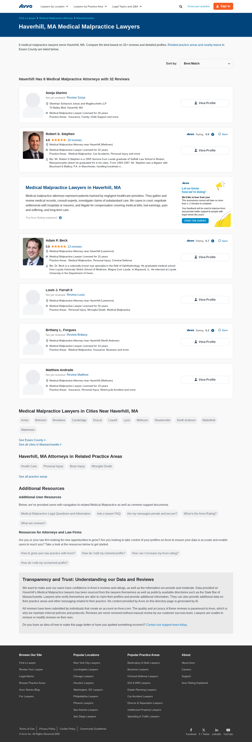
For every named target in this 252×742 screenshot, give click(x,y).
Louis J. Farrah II (59, 290)
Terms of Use (27, 728)
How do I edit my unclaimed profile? (44, 562)
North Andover (186, 420)
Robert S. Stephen (60, 134)
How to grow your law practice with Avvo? (48, 553)
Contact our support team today (166, 624)
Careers (186, 669)
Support (186, 676)
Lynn (127, 420)
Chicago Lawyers (83, 676)
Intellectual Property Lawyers (144, 709)
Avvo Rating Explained (195, 682)
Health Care (29, 466)
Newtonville (162, 420)
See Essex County (31, 440)
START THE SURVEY (195, 220)
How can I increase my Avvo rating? (155, 553)
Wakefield (208, 420)
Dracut (97, 420)
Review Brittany (77, 334)
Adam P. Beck (57, 240)
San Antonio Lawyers (85, 709)
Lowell (112, 420)
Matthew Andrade (59, 370)
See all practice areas (33, 476)
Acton (25, 420)
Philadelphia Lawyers (85, 696)
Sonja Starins (56, 93)
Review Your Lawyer (31, 669)
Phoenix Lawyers (83, 702)
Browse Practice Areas (32, 682)
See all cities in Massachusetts (39, 444)
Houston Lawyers (83, 682)
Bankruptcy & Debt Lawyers (143, 662)
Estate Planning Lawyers (141, 689)
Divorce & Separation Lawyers (145, 702)
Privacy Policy (47, 728)
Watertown (28, 429)
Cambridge (79, 420)
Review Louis (76, 294)
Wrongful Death (102, 466)
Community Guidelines (93, 728)
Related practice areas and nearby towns (195, 44)
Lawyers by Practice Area (88, 6)
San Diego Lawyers (84, 716)
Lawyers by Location (53, 6)
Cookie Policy (67, 728)
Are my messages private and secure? (152, 513)
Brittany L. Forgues (61, 330)
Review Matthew (78, 374)
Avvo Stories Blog (29, 689)
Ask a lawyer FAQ (108, 513)
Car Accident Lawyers (140, 696)
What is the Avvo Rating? (200, 513)
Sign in (225, 6)
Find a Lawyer (27, 662)
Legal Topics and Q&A (125, 6)
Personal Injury (53, 466)
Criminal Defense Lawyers (142, 676)
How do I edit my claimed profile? (103, 553)
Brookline (59, 420)
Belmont (40, 420)
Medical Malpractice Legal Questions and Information (55, 513)
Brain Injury (77, 466)
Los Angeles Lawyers (85, 669)
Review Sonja (76, 97)
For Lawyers (26, 696)
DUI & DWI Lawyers (139, 682)
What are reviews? (33, 523)
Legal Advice (26, 676)
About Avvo (188, 662)
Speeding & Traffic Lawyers (143, 716)
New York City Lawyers (86, 662)
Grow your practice (199, 6)
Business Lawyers (138, 669)
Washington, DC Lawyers (88, 689)
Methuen (142, 420)
